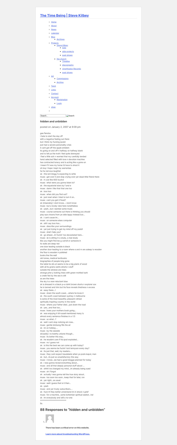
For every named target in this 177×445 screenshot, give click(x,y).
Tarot (53, 86)
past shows (67, 55)
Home (53, 22)
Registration (62, 99)
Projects (54, 43)
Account (55, 97)
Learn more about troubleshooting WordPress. (68, 434)
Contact (54, 93)
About (54, 25)
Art (52, 76)
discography (68, 65)
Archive (60, 82)
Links (53, 90)
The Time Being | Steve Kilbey (64, 15)
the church (61, 59)
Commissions (62, 78)
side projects (68, 51)
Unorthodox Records (71, 69)
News (53, 29)
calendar (55, 33)
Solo (64, 47)
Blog (53, 37)
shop (53, 107)
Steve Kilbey (62, 45)
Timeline (66, 61)
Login (59, 103)
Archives (60, 39)
